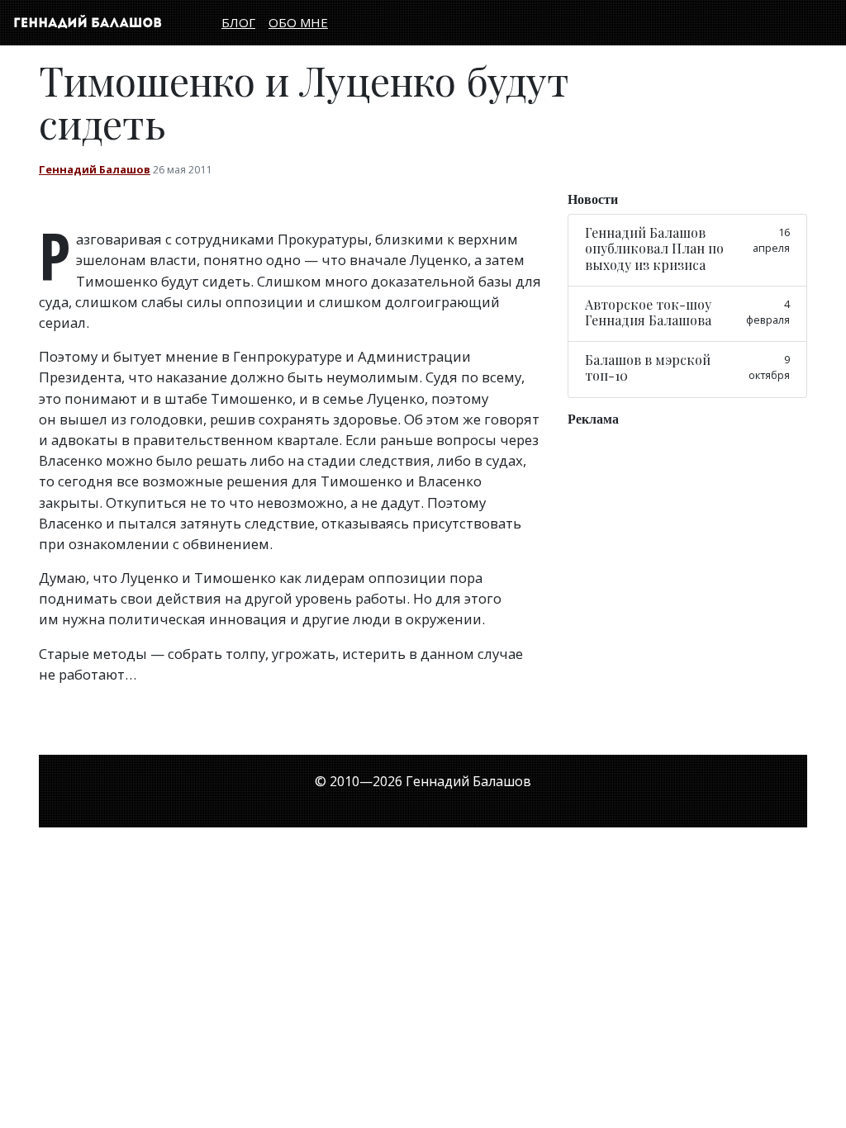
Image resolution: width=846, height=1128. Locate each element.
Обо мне (298, 22)
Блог (238, 22)
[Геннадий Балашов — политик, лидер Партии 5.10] (87, 23)
